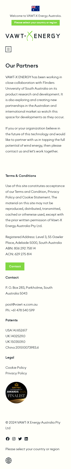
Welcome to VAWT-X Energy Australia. (35, 15)
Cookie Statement (36, 197)
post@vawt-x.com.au (21, 304)
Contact (15, 266)
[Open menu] (8, 49)
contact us (13, 151)
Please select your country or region (35, 22)
